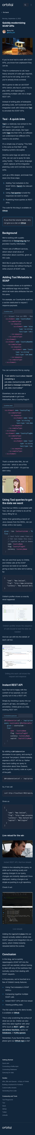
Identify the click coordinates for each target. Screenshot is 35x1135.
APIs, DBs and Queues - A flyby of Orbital (15, 1081)
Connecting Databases (9, 1069)
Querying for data (8, 1072)
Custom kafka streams (9, 1087)
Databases (6, 1033)
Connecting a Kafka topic (10, 1066)
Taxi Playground (7, 1099)
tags (8, 133)
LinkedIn (5, 1115)
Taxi (30, 108)
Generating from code (9, 1091)
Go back (6, 12)
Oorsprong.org (20, 241)
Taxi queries (16, 193)
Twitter (4, 1112)
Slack (4, 1106)
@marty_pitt (11, 32)
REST (16, 1027)
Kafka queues (20, 1033)
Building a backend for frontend (12, 1084)
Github (5, 211)
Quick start (5, 1063)
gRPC (22, 1027)
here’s (19, 186)
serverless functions (10, 1030)
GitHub (4, 1109)
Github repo (19, 1041)
